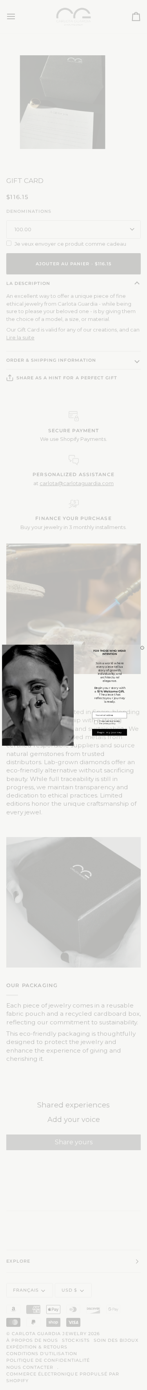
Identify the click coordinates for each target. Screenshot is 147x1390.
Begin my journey (109, 731)
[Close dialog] (141, 647)
